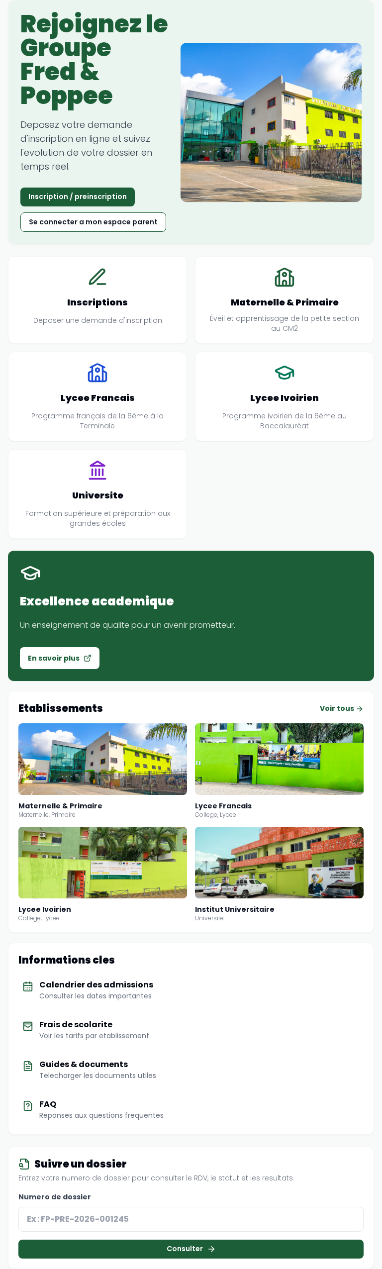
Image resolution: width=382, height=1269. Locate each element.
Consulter (185, 1249)
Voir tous (338, 708)
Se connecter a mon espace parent (93, 222)
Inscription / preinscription (77, 196)
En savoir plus (54, 658)
